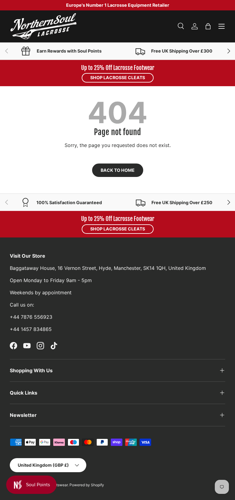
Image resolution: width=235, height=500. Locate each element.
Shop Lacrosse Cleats (117, 77)
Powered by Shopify (86, 485)
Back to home (118, 170)
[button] (208, 26)
